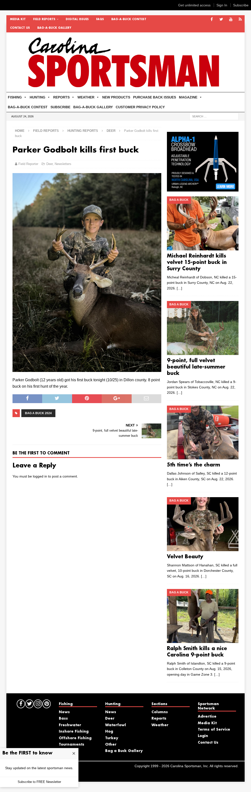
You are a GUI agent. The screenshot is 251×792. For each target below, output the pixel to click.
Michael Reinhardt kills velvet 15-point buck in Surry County (197, 262)
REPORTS (61, 97)
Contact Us (20, 28)
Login (203, 736)
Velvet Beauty (185, 557)
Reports (158, 719)
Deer (49, 164)
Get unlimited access (194, 5)
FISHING (15, 97)
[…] (179, 288)
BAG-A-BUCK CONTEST (128, 19)
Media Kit (18, 19)
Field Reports (44, 19)
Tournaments (71, 745)
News (64, 712)
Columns (159, 712)
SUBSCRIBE (60, 107)
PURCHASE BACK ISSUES (154, 97)
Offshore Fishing (75, 738)
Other (110, 745)
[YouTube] (230, 19)
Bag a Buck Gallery (124, 751)
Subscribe (241, 5)
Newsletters (63, 164)
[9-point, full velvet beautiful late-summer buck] (202, 328)
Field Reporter (28, 164)
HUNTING (37, 97)
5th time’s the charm (193, 465)
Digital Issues (77, 19)
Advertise (207, 717)
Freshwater (70, 725)
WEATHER (85, 97)
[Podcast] (240, 19)
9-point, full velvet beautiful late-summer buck (196, 367)
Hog (109, 732)
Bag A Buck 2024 (38, 413)
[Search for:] (213, 116)
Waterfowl (115, 725)
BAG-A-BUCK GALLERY (54, 28)
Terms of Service (214, 730)
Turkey (111, 738)
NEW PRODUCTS (116, 97)
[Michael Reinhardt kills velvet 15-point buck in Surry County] (202, 223)
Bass (63, 719)
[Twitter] (221, 19)
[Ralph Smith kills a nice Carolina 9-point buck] (202, 616)
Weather (159, 725)
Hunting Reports (82, 131)
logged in (40, 476)
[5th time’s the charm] (202, 433)
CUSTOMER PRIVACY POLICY (140, 107)
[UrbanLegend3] (202, 189)
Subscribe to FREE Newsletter (39, 782)
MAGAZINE (188, 97)
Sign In (221, 5)
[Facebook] (211, 19)
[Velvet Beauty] (202, 524)
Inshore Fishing (73, 732)
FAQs (100, 19)
